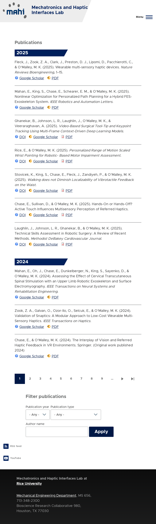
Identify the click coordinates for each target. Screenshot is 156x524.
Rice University (29, 483)
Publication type (62, 406)
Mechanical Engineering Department (46, 495)
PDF (55, 78)
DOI (22, 137)
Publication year (37, 406)
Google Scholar (31, 78)
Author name (35, 424)
